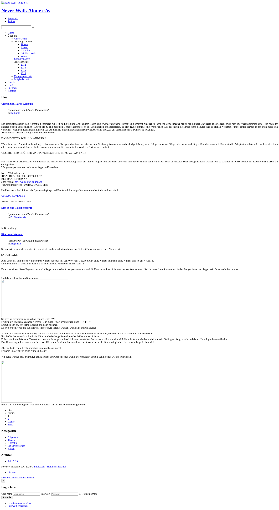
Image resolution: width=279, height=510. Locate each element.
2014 (23, 70)
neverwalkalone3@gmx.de (28, 181)
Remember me (89, 493)
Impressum (39, 466)
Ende (10, 424)
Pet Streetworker (29, 53)
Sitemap (12, 472)
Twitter (11, 21)
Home (11, 32)
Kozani (24, 47)
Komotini (25, 50)
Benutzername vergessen (20, 503)
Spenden (12, 88)
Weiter (11, 421)
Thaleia (24, 44)
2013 (23, 67)
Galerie (11, 82)
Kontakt (12, 90)
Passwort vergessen (18, 506)
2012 (23, 64)
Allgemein (15, 243)
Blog (10, 85)
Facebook (13, 18)
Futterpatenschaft (23, 76)
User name (6, 493)
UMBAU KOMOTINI (13, 195)
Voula (24, 56)
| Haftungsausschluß (56, 466)
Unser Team (20, 38)
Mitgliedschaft (21, 79)
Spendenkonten (22, 59)
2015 (23, 73)
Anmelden (7, 497)
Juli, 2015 (13, 461)
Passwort (45, 493)
